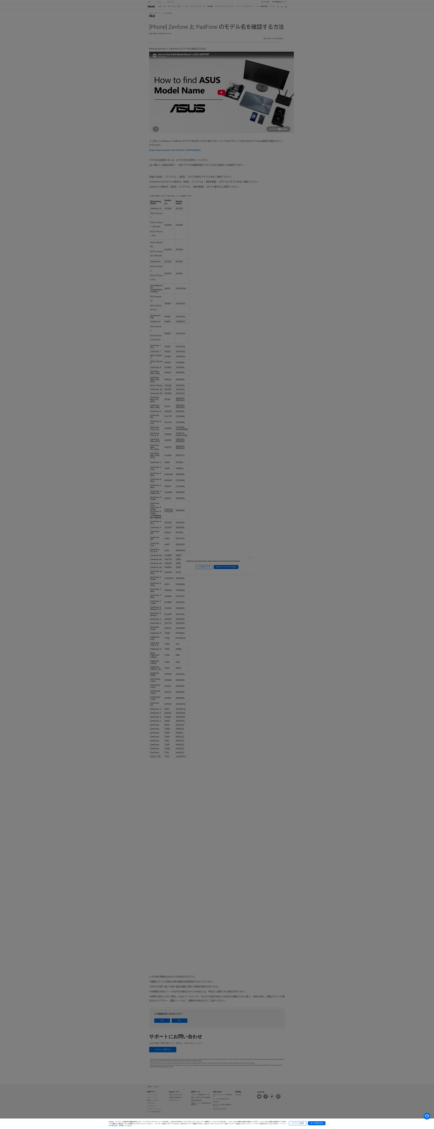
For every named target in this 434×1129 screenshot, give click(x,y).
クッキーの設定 (297, 1123)
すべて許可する (316, 1123)
